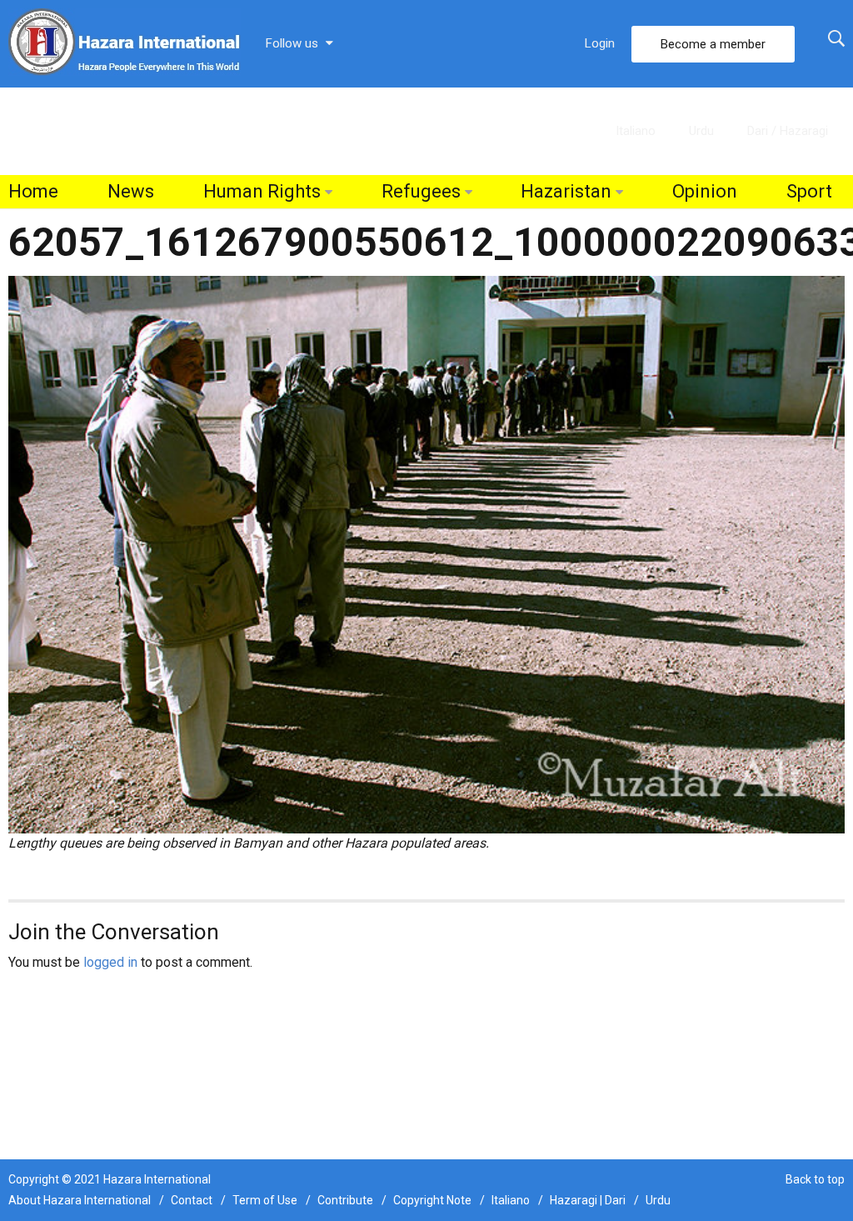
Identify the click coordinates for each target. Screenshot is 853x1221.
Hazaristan (566, 191)
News (130, 191)
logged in (110, 962)
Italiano (636, 130)
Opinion (704, 191)
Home (33, 191)
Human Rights (262, 191)
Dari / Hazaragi (787, 130)
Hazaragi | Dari (588, 1200)
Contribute (345, 1200)
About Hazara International (79, 1200)
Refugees (421, 191)
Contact (191, 1200)
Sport (809, 191)
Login (600, 43)
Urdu (701, 130)
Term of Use (264, 1200)
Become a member (713, 44)
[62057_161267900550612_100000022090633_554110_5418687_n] (426, 554)
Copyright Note (432, 1200)
